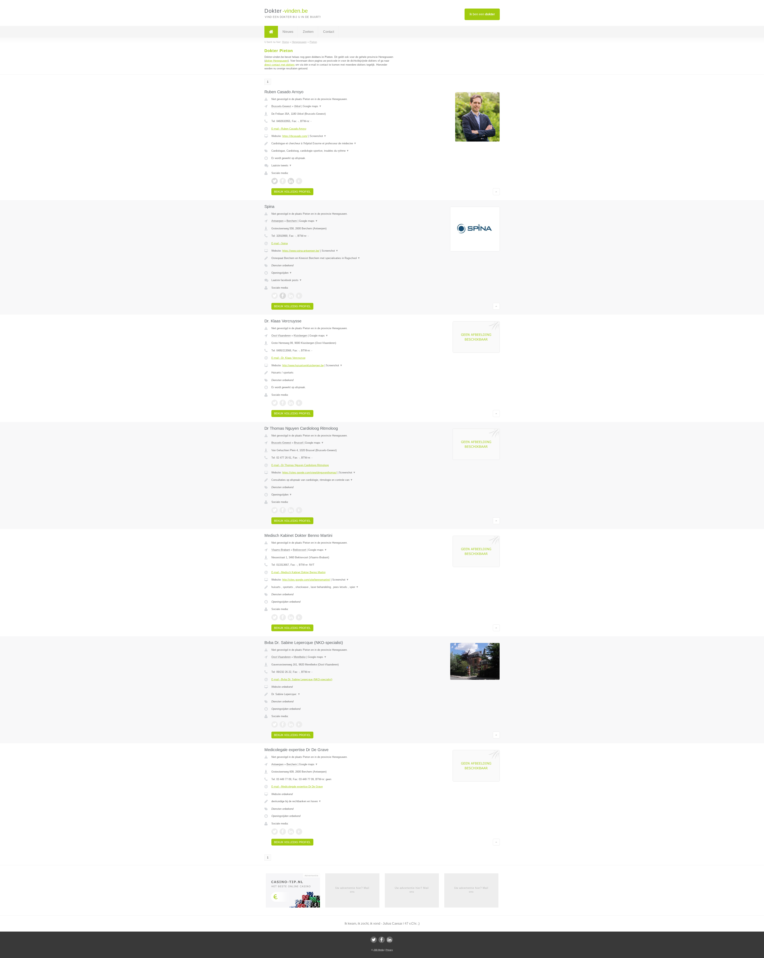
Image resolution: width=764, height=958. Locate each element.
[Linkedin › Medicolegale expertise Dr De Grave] (291, 831)
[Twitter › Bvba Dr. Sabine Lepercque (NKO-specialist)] (274, 724)
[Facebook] (381, 940)
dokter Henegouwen (276, 60)
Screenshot (318, 136)
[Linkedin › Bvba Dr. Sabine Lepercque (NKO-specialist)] (291, 724)
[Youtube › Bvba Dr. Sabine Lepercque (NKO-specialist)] (299, 724)
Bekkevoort (299, 549)
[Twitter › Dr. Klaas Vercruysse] (274, 403)
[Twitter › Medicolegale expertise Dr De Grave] (274, 831)
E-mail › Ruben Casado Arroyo (288, 128)
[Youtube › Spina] (299, 296)
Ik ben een (482, 14)
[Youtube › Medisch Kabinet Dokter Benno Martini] (299, 617)
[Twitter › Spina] (274, 296)
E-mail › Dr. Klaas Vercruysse (288, 357)
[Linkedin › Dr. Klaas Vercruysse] (291, 403)
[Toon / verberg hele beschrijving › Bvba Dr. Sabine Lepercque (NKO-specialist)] (332, 694)
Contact (328, 31)
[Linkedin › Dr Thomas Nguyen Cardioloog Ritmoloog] (291, 510)
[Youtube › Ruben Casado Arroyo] (299, 181)
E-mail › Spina (279, 243)
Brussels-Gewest (281, 106)
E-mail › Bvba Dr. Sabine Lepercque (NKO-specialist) (301, 679)
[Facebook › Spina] (283, 296)
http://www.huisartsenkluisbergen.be (303, 365)
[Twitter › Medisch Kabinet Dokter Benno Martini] (274, 617)
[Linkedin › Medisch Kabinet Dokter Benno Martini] (291, 617)
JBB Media (378, 950)
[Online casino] (295, 891)
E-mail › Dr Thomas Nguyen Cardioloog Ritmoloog (300, 465)
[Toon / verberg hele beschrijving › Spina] (332, 258)
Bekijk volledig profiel (292, 191)
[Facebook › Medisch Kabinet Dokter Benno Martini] (283, 617)
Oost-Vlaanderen (281, 335)
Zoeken (308, 31)
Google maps (312, 106)
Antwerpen (277, 220)
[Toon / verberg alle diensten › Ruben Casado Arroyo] (332, 151)
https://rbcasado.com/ (295, 136)
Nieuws (288, 31)
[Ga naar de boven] (496, 191)
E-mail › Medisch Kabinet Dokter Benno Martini (298, 572)
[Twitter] (373, 940)
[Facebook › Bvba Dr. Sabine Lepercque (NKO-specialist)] (283, 724)
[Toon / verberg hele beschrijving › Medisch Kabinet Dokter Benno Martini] (332, 587)
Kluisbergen (300, 335)
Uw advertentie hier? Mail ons (352, 889)
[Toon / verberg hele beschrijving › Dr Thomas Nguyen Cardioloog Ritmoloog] (332, 480)
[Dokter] (271, 32)
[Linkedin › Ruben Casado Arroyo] (291, 181)
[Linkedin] (389, 940)
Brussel (298, 442)
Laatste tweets (281, 165)
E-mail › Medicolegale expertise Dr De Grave (297, 786)
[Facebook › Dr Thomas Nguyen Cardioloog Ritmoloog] (283, 510)
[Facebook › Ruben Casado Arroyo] (283, 181)
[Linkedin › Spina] (291, 296)
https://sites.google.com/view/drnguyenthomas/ (309, 472)
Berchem (291, 220)
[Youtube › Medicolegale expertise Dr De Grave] (299, 831)
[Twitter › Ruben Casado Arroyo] (274, 181)
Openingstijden (281, 272)
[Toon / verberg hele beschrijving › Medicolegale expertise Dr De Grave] (332, 801)
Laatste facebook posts (286, 280)
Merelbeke (300, 656)
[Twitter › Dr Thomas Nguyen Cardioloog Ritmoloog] (274, 510)
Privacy (389, 950)
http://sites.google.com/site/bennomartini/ (306, 579)
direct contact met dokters (279, 64)
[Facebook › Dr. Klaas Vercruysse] (283, 403)
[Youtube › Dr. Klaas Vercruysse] (299, 403)
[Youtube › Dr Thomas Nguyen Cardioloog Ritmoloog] (299, 510)
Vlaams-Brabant (280, 549)
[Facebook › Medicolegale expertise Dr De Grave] (283, 831)
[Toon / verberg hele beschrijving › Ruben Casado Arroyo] (332, 143)
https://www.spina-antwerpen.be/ (301, 250)
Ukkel (297, 106)
